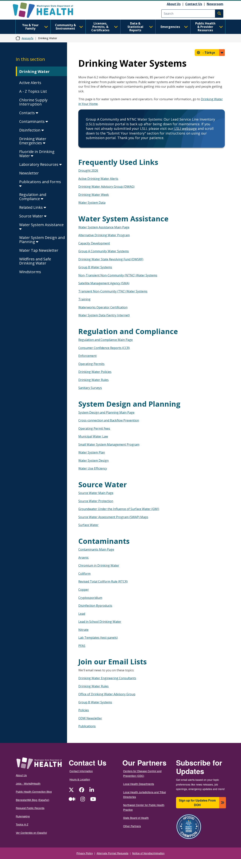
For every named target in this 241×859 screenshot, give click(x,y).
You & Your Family (30, 27)
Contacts (27, 112)
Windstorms (30, 271)
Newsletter (29, 173)
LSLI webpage (185, 128)
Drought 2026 (88, 170)
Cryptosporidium (90, 598)
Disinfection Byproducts (95, 606)
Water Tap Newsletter (38, 250)
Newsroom (215, 4)
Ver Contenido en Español (31, 833)
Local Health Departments (138, 784)
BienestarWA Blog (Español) (32, 800)
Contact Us (193, 4)
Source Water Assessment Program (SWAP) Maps (113, 517)
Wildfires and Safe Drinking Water (35, 261)
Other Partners (132, 826)
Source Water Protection (95, 501)
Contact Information (81, 771)
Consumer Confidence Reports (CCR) (104, 348)
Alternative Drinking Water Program (104, 235)
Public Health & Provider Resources (205, 26)
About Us (174, 4)
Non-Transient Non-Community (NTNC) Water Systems (117, 275)
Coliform (84, 573)
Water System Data (91, 202)
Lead (81, 614)
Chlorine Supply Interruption (33, 102)
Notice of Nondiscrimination (148, 853)
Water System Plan (91, 452)
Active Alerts (30, 82)
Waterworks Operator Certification (102, 307)
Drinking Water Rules (93, 380)
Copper (83, 589)
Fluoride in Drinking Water (36, 153)
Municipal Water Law (93, 436)
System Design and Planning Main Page (106, 412)
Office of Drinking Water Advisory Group (106, 694)
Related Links (31, 207)
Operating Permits (91, 364)
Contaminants (32, 121)
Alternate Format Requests (112, 853)
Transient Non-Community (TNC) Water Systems (112, 291)
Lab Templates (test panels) (98, 638)
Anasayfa (27, 38)
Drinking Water (34, 71)
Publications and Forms (40, 181)
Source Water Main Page (95, 493)
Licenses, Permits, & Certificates (100, 26)
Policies (83, 710)
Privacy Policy (84, 853)
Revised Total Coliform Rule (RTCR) (103, 581)
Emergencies (170, 27)
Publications (87, 726)
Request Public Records (30, 808)
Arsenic (83, 557)
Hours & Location (79, 779)
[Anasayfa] (46, 10)
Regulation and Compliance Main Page (105, 340)
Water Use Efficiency (92, 468)
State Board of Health (136, 818)
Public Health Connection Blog (34, 791)
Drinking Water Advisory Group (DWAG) (106, 186)
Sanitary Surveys (90, 388)
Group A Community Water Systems (103, 251)
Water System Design (93, 460)
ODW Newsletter (90, 718)
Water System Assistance (41, 224)
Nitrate (83, 630)
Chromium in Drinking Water (98, 565)
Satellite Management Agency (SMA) (103, 283)
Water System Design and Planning (42, 239)
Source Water (31, 216)
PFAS (81, 646)
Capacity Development (94, 243)
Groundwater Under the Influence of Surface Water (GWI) (118, 509)
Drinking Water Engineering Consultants (107, 678)
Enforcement (87, 356)
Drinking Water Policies (94, 372)
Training (84, 299)
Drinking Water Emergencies (32, 140)
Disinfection (30, 130)
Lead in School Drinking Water (99, 622)
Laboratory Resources (39, 164)
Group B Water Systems (95, 267)
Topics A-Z (22, 824)
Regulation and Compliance (32, 196)
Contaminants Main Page (96, 549)
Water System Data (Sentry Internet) (104, 315)
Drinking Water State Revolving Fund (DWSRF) (110, 259)
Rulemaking (23, 816)
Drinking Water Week (93, 195)
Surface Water (88, 525)
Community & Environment (65, 27)
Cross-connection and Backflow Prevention (108, 420)
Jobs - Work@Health (28, 783)
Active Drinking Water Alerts (98, 179)
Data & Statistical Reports (135, 26)
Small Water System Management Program (108, 444)
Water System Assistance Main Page (103, 227)
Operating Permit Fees (94, 428)
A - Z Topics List (33, 91)
